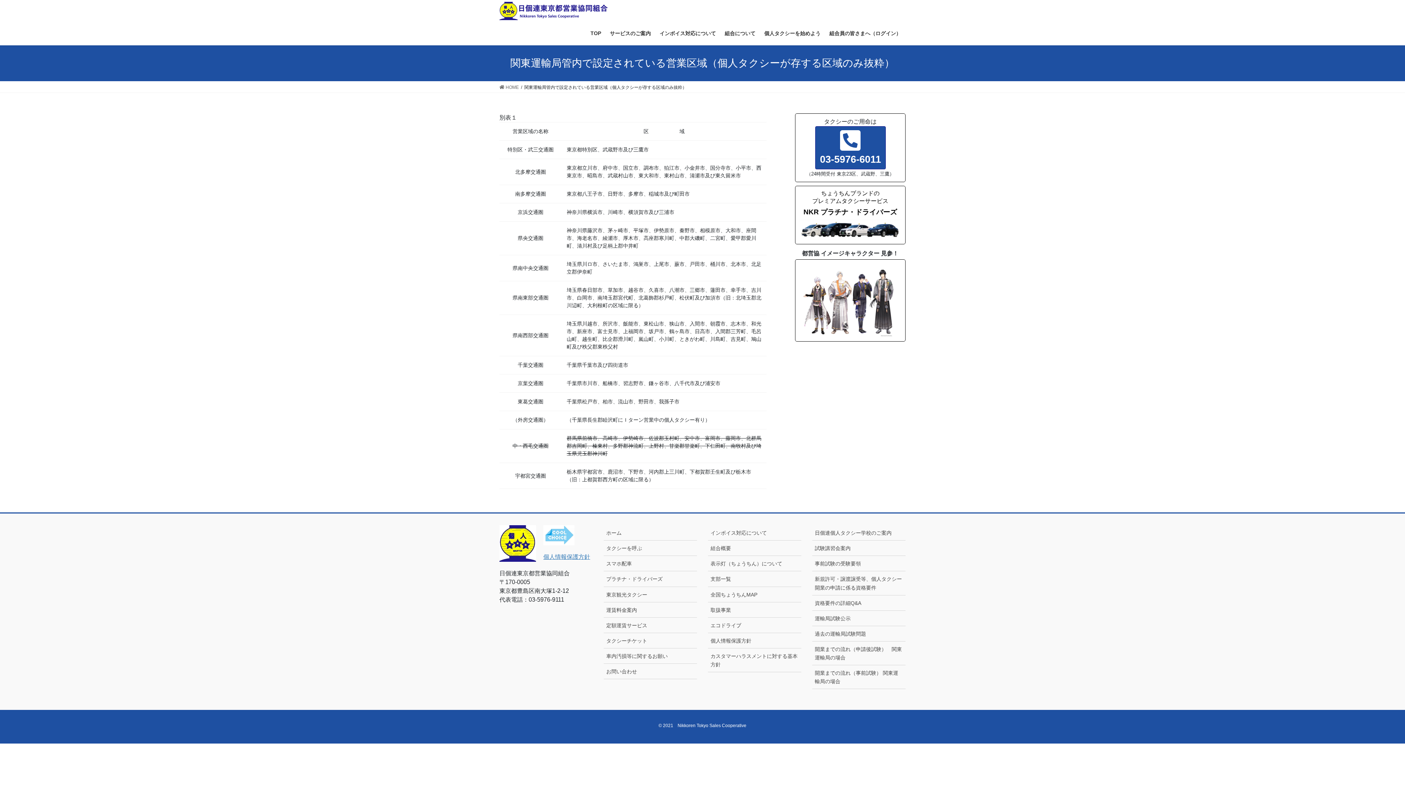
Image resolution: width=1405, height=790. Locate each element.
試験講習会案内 (833, 548)
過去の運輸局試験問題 (840, 634)
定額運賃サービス (626, 625)
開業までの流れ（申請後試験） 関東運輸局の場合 (858, 653)
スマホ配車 (619, 564)
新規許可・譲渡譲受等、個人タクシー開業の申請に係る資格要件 (858, 583)
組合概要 (721, 548)
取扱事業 (721, 610)
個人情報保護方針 (566, 557)
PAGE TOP (1368, 759)
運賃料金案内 (621, 610)
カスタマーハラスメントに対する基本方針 (754, 660)
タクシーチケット (626, 641)
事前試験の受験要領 (838, 564)
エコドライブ (726, 625)
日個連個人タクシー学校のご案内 (856, 533)
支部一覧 (721, 579)
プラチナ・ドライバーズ (634, 579)
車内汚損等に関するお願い (637, 656)
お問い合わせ (621, 671)
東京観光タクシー (626, 595)
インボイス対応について (739, 533)
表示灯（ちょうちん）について (746, 564)
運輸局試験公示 (833, 618)
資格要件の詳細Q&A (838, 603)
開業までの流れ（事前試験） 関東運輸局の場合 (856, 677)
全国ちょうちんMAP (734, 595)
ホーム (614, 533)
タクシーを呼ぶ (624, 548)
